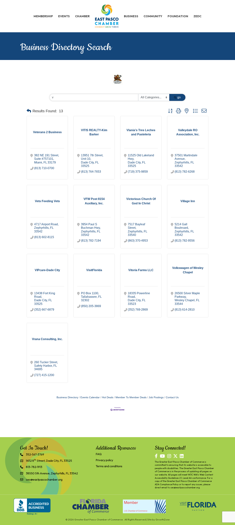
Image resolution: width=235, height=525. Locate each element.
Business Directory (67, 397)
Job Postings (156, 397)
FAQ (99, 454)
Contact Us (172, 397)
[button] (29, 111)
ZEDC (197, 16)
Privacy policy (104, 460)
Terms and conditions (109, 466)
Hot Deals (107, 397)
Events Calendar (90, 397)
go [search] (179, 97)
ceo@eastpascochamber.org (185, 487)
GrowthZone (163, 519)
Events (64, 16)
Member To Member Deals (131, 397)
